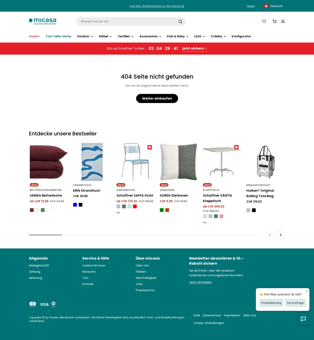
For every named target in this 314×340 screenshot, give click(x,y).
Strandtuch (82, 185)
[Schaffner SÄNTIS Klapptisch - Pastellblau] (210, 216)
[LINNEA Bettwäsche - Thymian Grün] (43, 210)
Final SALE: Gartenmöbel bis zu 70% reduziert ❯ (157, 6)
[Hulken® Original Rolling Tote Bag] (265, 162)
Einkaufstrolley (258, 185)
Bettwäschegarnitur (45, 190)
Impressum (232, 315)
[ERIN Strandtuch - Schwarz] (80, 205)
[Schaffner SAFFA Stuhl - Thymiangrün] (124, 206)
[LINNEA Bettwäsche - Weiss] (48, 210)
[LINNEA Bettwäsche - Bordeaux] (32, 210)
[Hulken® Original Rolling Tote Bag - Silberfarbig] (248, 210)
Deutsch (276, 6)
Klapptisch (211, 190)
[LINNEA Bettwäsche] (49, 162)
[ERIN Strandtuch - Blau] (75, 205)
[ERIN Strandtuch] (92, 162)
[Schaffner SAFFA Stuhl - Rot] (135, 206)
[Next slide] (280, 235)
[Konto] (283, 21)
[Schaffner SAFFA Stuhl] (135, 162)
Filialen (251, 6)
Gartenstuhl (125, 190)
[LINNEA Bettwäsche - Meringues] (37, 210)
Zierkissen (167, 190)
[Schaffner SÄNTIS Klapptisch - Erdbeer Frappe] (221, 216)
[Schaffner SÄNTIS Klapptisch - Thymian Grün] (216, 216)
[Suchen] (180, 21)
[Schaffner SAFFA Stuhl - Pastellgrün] (129, 206)
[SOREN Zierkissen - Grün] (162, 210)
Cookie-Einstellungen (209, 323)
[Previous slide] (269, 235)
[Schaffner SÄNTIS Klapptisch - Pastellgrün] (205, 216)
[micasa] (42, 21)
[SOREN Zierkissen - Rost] (167, 210)
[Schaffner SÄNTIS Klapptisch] (222, 162)
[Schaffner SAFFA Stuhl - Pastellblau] (118, 206)
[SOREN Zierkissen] (179, 162)
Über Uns (249, 315)
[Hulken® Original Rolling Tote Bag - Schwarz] (254, 210)
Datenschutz (212, 315)
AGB (197, 315)
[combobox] (273, 6)
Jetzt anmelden (200, 282)
